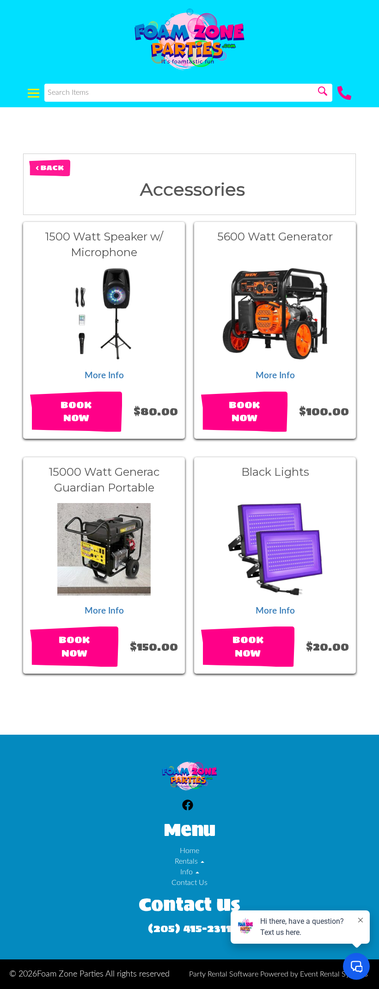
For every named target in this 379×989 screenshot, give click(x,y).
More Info (104, 375)
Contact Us (189, 882)
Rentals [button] (187, 861)
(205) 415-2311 (190, 928)
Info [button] (187, 872)
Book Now (76, 412)
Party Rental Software (223, 974)
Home (189, 850)
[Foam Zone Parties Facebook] (187, 806)
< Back (50, 167)
